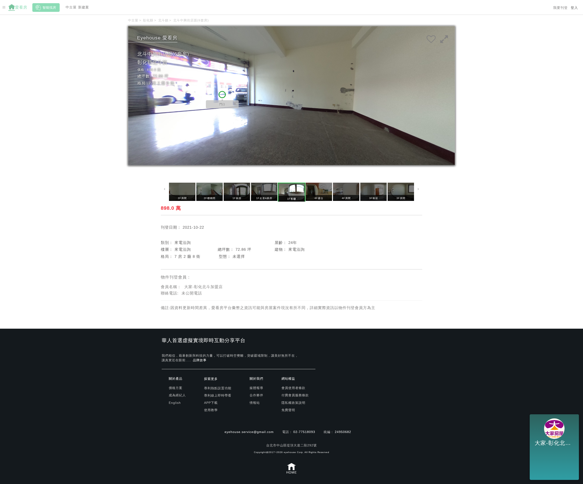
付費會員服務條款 (295, 395)
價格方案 (175, 388)
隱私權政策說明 (293, 403)
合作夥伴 (256, 395)
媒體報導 (256, 388)
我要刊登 (560, 8)
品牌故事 (200, 360)
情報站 (255, 403)
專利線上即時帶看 (217, 395)
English (175, 403)
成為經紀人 (177, 395)
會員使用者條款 (293, 388)
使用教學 (211, 410)
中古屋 (71, 7)
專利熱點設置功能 (217, 388)
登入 (574, 8)
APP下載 (211, 403)
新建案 (83, 7)
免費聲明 (288, 410)
